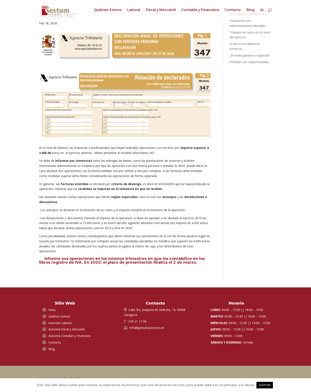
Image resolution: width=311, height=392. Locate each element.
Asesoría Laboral (60, 323)
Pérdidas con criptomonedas (249, 62)
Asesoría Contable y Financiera (69, 336)
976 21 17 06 (137, 321)
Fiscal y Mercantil (161, 10)
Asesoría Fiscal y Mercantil (66, 329)
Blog (250, 10)
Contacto (232, 10)
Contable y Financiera (200, 10)
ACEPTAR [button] (264, 385)
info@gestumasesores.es (146, 328)
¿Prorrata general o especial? (249, 55)
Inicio (52, 310)
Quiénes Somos (108, 10)
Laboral (133, 10)
